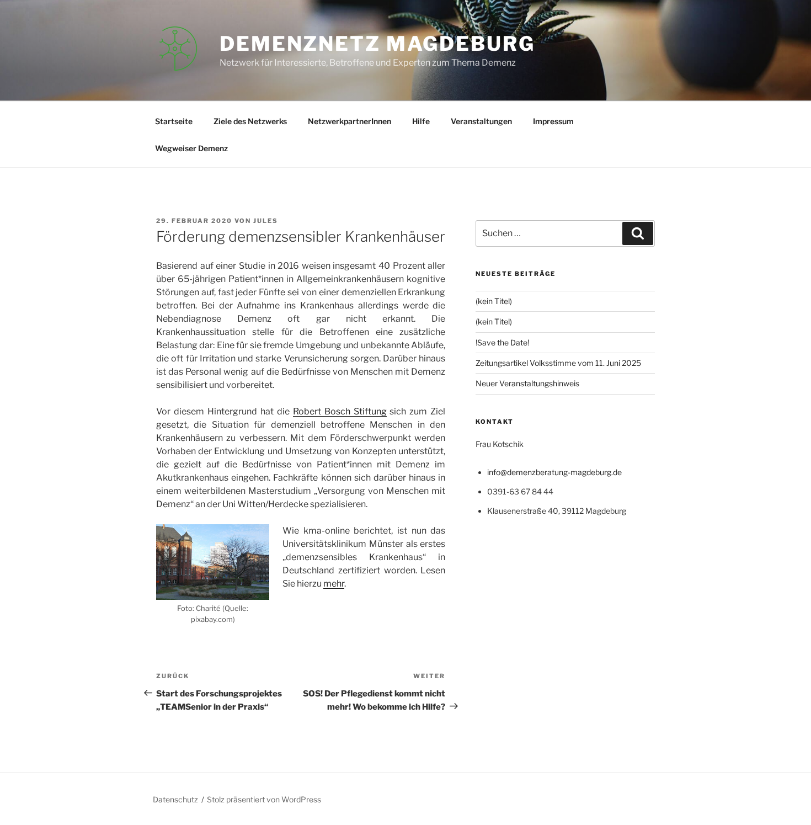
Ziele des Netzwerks (250, 121)
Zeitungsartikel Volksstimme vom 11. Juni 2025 (558, 363)
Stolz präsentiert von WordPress (264, 799)
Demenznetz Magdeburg (377, 43)
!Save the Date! (502, 342)
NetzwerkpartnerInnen (349, 121)
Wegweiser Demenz (191, 148)
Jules (265, 221)
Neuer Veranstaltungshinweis (527, 383)
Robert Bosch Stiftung (340, 411)
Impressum (553, 121)
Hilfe (421, 121)
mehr (333, 583)
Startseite (174, 121)
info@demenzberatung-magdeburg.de (554, 472)
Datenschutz (175, 799)
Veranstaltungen (481, 121)
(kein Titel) (494, 301)
